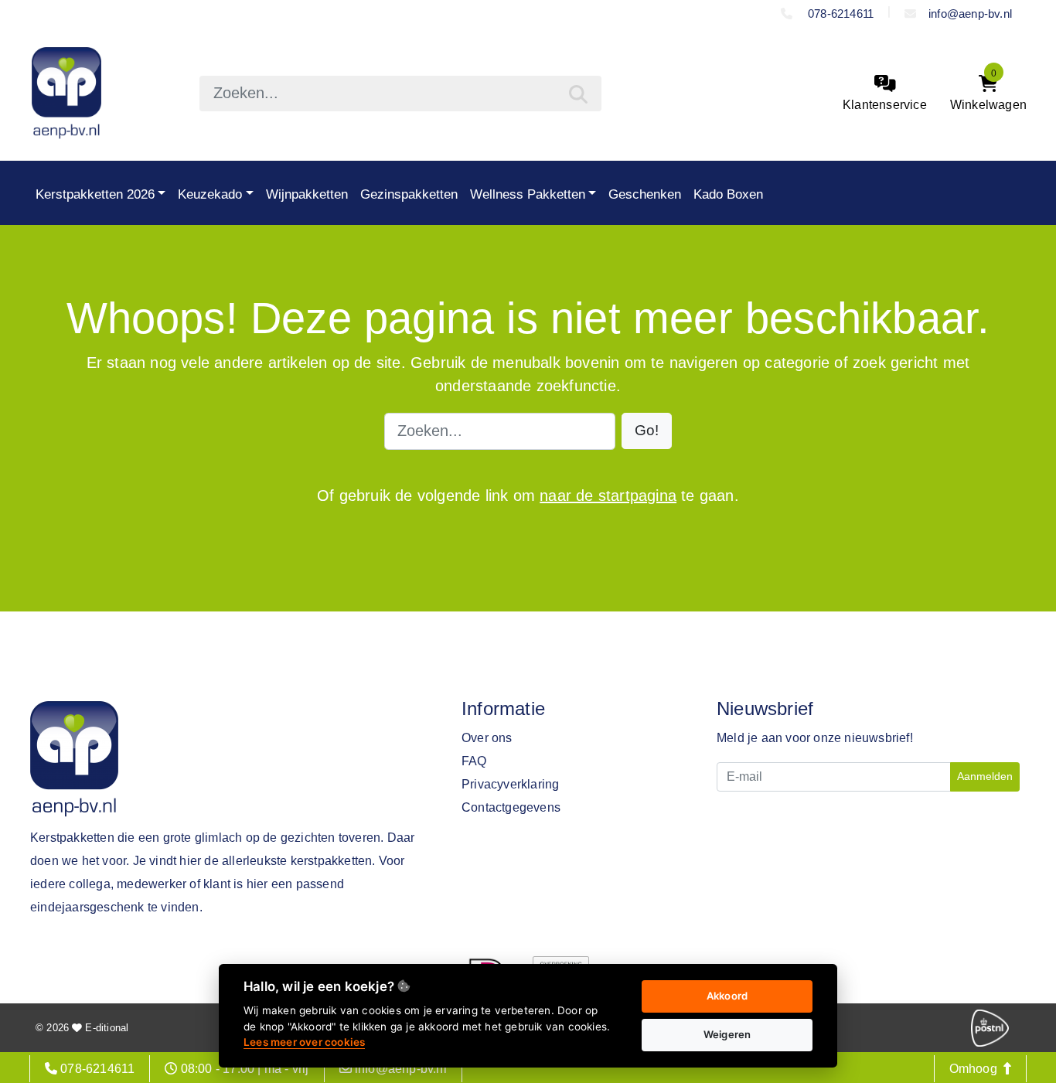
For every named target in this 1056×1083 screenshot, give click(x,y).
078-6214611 (839, 13)
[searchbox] (400, 93)
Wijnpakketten (307, 194)
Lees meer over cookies (304, 1042)
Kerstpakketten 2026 (95, 194)
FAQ (474, 761)
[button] (647, 431)
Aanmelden (985, 776)
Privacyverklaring (510, 784)
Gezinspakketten (409, 194)
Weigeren (727, 1034)
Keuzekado (210, 194)
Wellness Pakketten (527, 194)
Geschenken (644, 194)
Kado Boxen (728, 194)
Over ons (487, 737)
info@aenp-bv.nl (970, 13)
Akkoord (727, 995)
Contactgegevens (511, 807)
